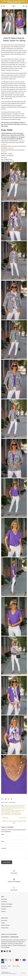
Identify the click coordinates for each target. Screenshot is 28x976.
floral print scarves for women (19, 808)
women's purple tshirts (5, 813)
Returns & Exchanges (6, 904)
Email (2, 841)
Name (2, 834)
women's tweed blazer (5, 814)
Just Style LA (7, 972)
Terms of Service (5, 925)
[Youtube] (4, 951)
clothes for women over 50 (6, 806)
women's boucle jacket (6, 811)
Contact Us (4, 901)
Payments (3, 909)
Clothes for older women (9, 805)
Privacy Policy (4, 927)
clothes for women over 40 (19, 805)
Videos (3, 922)
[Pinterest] (10, 951)
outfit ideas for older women (7, 809)
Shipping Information (6, 906)
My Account (4, 920)
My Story (3, 911)
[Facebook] (2, 951)
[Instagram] (7, 951)
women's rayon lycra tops (16, 813)
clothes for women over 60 (18, 806)
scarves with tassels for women (7, 810)
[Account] (23, 6)
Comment (3, 848)
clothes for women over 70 (6, 808)
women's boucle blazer (19, 810)
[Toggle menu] (1, 6)
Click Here (22, 140)
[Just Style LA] (14, 6)
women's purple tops (15, 811)
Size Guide (4, 899)
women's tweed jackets (15, 814)
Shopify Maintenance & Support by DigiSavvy (8, 973)
